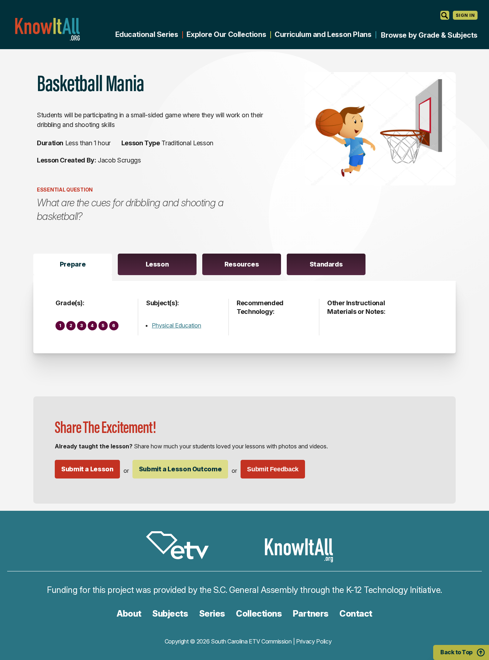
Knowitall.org (47, 29)
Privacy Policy (314, 641)
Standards (326, 264)
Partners (311, 613)
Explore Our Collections (226, 34)
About (129, 613)
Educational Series (146, 34)
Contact (355, 613)
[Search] (444, 15)
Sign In (465, 15)
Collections (259, 613)
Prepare (73, 264)
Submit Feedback (273, 469)
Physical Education (176, 325)
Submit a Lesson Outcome (180, 469)
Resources (241, 264)
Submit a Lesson (87, 469)
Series (212, 613)
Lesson (157, 264)
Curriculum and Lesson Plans (323, 34)
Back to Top (456, 652)
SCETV (181, 546)
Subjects (170, 613)
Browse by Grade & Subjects (429, 35)
